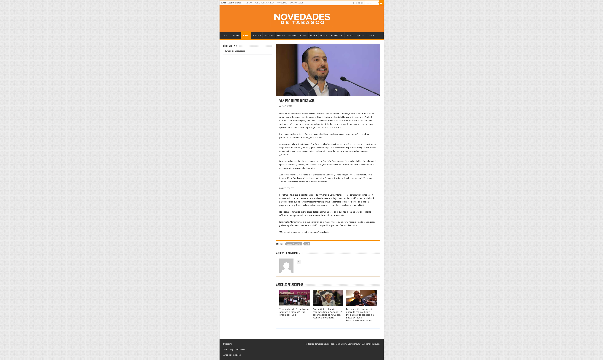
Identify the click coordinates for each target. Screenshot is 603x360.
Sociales (324, 35)
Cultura (349, 35)
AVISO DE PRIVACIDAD (264, 3)
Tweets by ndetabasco (235, 51)
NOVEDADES (287, 106)
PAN (307, 244)
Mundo (313, 35)
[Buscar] (381, 2)
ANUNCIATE (282, 3)
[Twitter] (359, 3)
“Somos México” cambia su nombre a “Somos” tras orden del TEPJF (294, 312)
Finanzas (281, 35)
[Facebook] (356, 3)
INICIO (249, 3)
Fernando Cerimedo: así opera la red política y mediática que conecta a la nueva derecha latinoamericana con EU (360, 315)
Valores (371, 35)
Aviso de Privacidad (232, 355)
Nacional (292, 35)
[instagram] (362, 3)
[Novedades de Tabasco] (301, 18)
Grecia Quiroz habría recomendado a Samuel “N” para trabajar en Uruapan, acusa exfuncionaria (327, 313)
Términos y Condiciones (234, 349)
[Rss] (353, 3)
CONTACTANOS (296, 3)
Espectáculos (337, 35)
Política (246, 35)
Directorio (227, 344)
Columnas (235, 35)
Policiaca (257, 35)
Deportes (360, 35)
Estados (303, 35)
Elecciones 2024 (294, 244)
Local (225, 35)
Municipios (269, 35)
